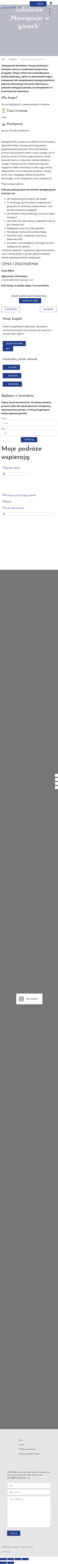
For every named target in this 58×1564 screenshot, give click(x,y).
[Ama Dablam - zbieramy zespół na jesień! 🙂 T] (6, 681)
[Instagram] (28, 1458)
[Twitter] (38, 1458)
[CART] (50, 4)
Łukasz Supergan (11, 7)
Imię (3, 428)
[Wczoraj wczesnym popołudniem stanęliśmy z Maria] (40, 854)
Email (3, 418)
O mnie (21, 1445)
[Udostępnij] (18, 1559)
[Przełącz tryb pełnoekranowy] (10, 1559)
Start (21, 1440)
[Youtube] (33, 1458)
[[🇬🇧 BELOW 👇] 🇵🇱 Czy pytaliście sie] (29, 832)
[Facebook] (23, 1458)
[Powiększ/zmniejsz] (3, 1559)
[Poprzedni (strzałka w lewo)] (3, 1563)
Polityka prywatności (27, 1449)
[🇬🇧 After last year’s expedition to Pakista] (52, 999)
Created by (6, 1552)
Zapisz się (29, 440)
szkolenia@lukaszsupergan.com (17, 279)
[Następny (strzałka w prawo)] (10, 1563)
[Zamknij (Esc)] (25, 1559)
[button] (32, 4)
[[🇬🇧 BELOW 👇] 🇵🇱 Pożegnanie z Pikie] (17, 958)
